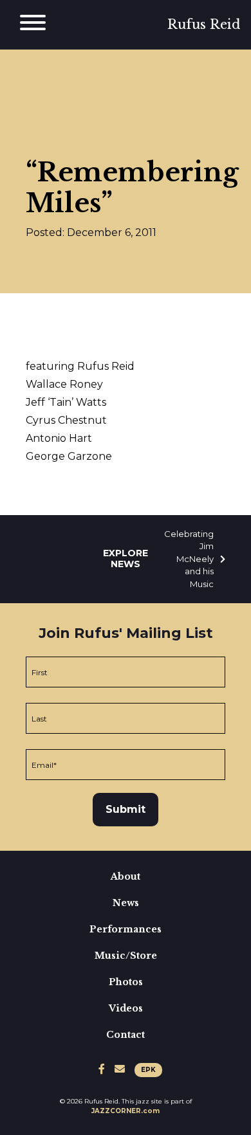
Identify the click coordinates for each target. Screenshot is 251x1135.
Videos (126, 1008)
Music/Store (126, 955)
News (126, 903)
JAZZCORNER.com (125, 1111)
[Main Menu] (33, 24)
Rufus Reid (204, 24)
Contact (125, 1034)
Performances (125, 929)
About (125, 876)
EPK (148, 1070)
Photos (126, 982)
